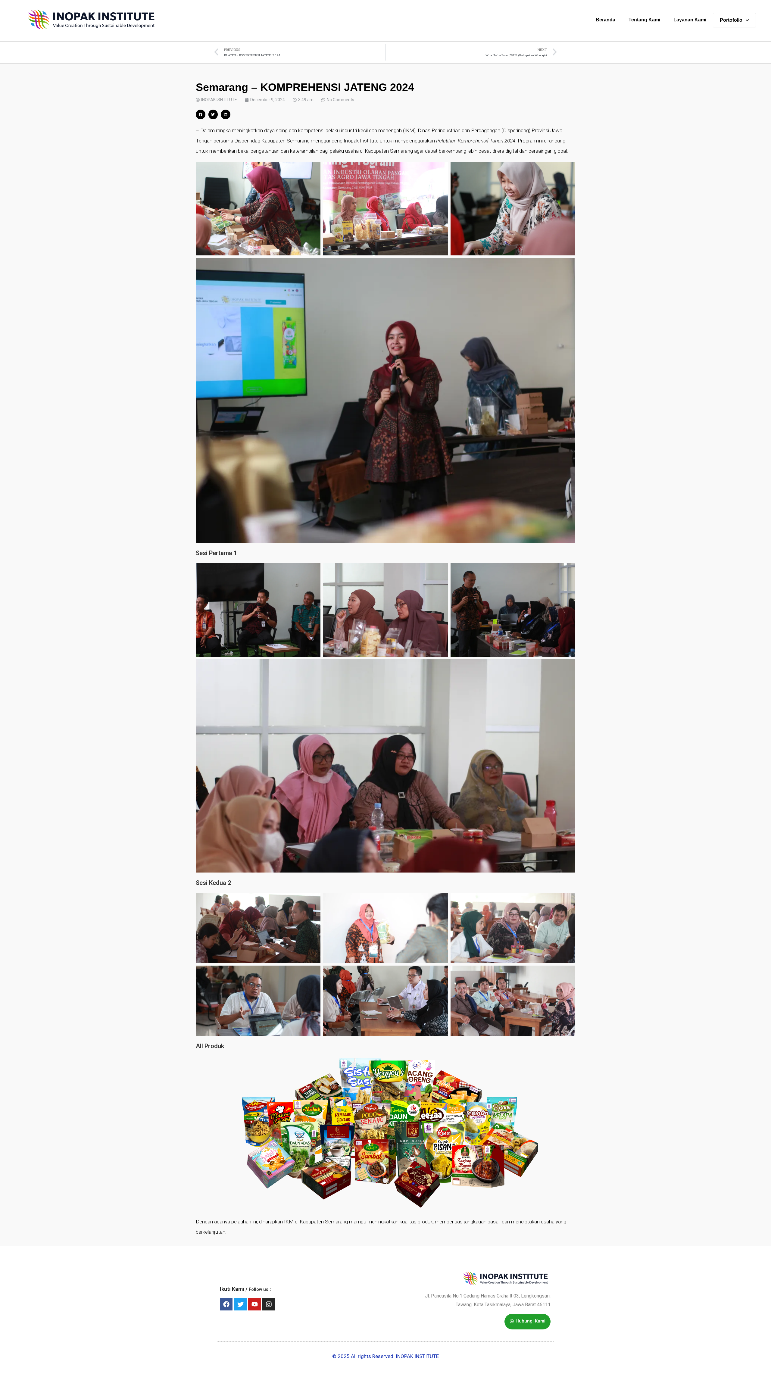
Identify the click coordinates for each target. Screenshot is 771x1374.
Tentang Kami (644, 19)
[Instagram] (268, 1304)
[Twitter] (240, 1304)
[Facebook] (226, 1304)
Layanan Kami (689, 19)
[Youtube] (254, 1304)
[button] (200, 114)
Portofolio (731, 20)
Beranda (605, 19)
